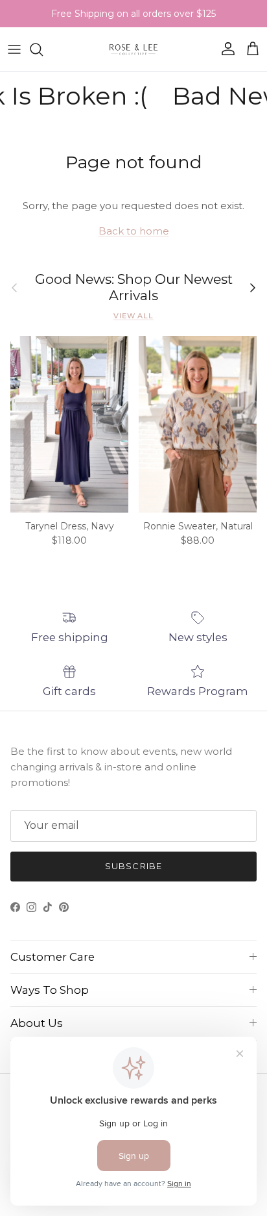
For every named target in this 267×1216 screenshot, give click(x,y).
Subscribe (133, 866)
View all (133, 315)
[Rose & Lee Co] (133, 49)
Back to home (134, 231)
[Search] (43, 49)
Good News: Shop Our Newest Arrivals (134, 287)
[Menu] (14, 49)
